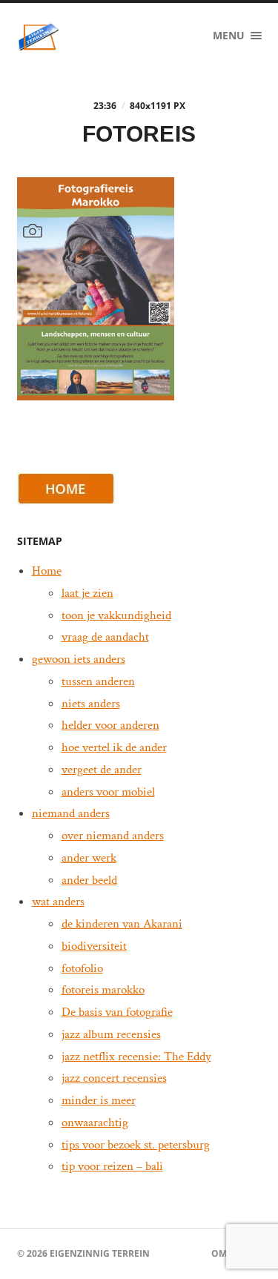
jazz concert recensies (114, 1078)
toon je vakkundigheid (116, 615)
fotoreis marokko (103, 990)
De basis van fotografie (117, 1012)
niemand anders (71, 813)
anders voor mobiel (108, 792)
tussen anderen (98, 681)
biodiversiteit (94, 946)
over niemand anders (113, 835)
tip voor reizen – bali (112, 1166)
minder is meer (99, 1100)
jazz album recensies (111, 1034)
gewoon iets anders (78, 659)
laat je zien (87, 593)
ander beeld (89, 880)
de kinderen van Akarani (122, 924)
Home (47, 571)
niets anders (91, 703)
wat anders (58, 901)
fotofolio (82, 968)
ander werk (89, 858)
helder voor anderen (110, 725)
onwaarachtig (95, 1122)
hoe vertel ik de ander (114, 747)
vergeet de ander (102, 769)
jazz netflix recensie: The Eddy (136, 1056)
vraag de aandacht (105, 637)
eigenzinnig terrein (100, 1253)
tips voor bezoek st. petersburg (136, 1145)
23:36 (104, 105)
